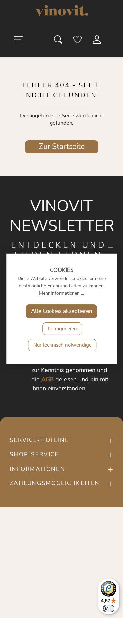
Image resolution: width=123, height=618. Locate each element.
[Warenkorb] (112, 41)
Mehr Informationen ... (61, 293)
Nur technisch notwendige (62, 345)
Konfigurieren (62, 328)
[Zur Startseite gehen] (61, 10)
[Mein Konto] (97, 41)
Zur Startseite (62, 147)
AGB (47, 379)
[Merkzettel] (78, 41)
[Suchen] (58, 41)
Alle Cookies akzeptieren (61, 311)
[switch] (108, 608)
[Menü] (18, 40)
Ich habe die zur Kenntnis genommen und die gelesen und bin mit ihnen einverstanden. (69, 370)
